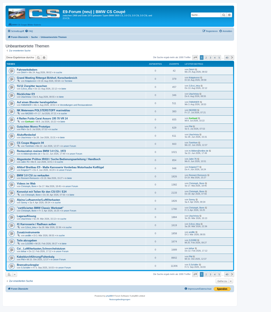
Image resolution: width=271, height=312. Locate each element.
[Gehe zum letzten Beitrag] (196, 69)
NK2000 (29, 113)
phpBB (109, 296)
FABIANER (26, 105)
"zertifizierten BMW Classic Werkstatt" (40, 207)
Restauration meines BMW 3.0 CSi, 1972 (41, 151)
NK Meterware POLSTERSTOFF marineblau (43, 110)
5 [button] (219, 57)
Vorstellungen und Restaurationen (76, 105)
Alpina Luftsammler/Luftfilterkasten (38, 199)
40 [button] (227, 57)
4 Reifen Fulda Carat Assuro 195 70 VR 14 (42, 118)
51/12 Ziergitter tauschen (32, 85)
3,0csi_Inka (26, 88)
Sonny (24, 202)
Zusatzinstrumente (28, 232)
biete (64, 88)
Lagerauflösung (26, 216)
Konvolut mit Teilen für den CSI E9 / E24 (41, 191)
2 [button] (206, 57)
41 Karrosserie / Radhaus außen (36, 224)
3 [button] (210, 57)
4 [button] (214, 57)
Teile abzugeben (27, 240)
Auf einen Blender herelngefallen (37, 102)
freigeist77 (26, 170)
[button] (195, 57)
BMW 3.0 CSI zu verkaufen (33, 175)
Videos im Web (26, 183)
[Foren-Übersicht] (35, 13)
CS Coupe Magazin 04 (30, 142)
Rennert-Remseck (30, 178)
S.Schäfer (26, 267)
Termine (68, 81)
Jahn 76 (25, 162)
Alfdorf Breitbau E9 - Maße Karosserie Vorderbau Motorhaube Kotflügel (60, 167)
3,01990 (29, 243)
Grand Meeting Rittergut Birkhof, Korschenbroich (47, 77)
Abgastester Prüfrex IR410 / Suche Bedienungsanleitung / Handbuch (59, 159)
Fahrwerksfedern (27, 69)
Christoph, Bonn (29, 186)
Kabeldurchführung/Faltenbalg (35, 256)
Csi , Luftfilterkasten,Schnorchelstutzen (41, 248)
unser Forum (69, 146)
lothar (23, 251)
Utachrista (26, 97)
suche (59, 72)
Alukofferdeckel (26, 134)
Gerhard (29, 121)
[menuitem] (29, 31)
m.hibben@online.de (30, 154)
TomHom (29, 146)
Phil (22, 129)
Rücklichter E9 (26, 94)
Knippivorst (30, 81)
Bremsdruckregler (28, 264)
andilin (28, 235)
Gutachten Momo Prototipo (33, 126)
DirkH (24, 72)
